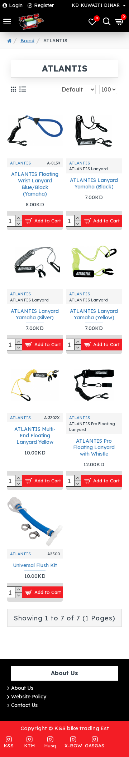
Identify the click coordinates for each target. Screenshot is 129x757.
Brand (27, 40)
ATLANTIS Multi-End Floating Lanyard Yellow (35, 435)
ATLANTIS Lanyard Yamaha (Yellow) (94, 314)
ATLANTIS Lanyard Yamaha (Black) (94, 183)
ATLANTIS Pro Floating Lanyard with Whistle (94, 447)
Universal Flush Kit (35, 565)
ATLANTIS (20, 163)
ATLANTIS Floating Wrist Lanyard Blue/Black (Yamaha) (34, 184)
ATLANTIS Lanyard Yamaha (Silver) (35, 314)
